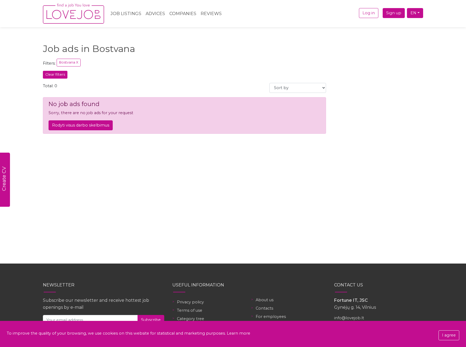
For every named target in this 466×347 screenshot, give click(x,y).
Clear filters (55, 74)
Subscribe (151, 319)
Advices (155, 13)
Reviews (211, 13)
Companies (182, 13)
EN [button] (413, 12)
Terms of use (189, 310)
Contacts (264, 308)
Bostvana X (68, 62)
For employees (271, 316)
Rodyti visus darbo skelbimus (80, 125)
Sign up (393, 12)
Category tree (190, 318)
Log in (368, 12)
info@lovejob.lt (349, 318)
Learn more (238, 333)
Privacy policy (190, 302)
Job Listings (126, 13)
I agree (449, 335)
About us (264, 299)
